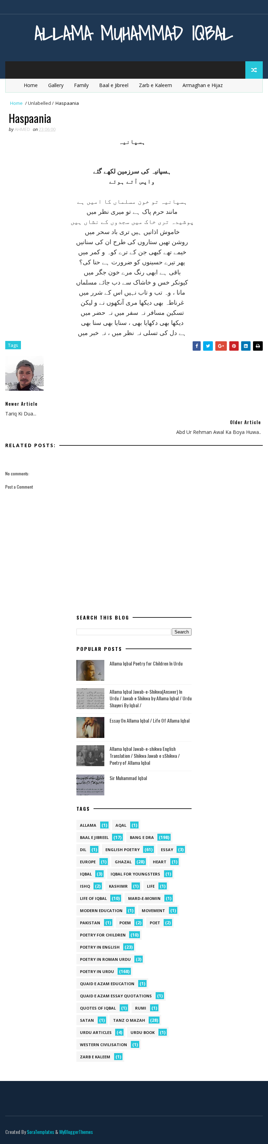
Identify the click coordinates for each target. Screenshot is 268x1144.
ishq (85, 886)
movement (153, 910)
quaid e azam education (107, 983)
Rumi (140, 1008)
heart (159, 861)
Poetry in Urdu (97, 971)
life (151, 886)
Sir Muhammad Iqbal (128, 777)
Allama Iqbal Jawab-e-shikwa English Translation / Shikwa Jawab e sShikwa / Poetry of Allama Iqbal (145, 755)
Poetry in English (100, 947)
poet (155, 922)
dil (83, 849)
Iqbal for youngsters (135, 874)
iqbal (86, 874)
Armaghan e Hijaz (203, 85)
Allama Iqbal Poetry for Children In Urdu (146, 663)
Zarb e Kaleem (155, 85)
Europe (88, 861)
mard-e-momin (144, 898)
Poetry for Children (103, 934)
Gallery (56, 85)
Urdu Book (143, 1032)
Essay (167, 849)
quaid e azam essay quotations (116, 995)
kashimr (118, 886)
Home (31, 85)
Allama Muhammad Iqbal (134, 32)
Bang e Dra (142, 837)
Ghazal (123, 861)
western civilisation (103, 1044)
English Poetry (122, 849)
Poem (125, 922)
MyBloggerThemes (76, 1131)
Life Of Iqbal (93, 898)
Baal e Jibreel (113, 85)
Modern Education (101, 910)
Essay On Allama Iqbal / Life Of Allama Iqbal (149, 720)
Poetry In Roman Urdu (105, 959)
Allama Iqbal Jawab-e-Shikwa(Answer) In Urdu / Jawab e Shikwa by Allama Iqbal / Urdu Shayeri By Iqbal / (151, 698)
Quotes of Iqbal (98, 1008)
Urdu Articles (96, 1032)
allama (88, 825)
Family (81, 85)
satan (87, 1020)
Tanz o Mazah (129, 1020)
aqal (121, 825)
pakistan (90, 922)
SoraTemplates (40, 1131)
